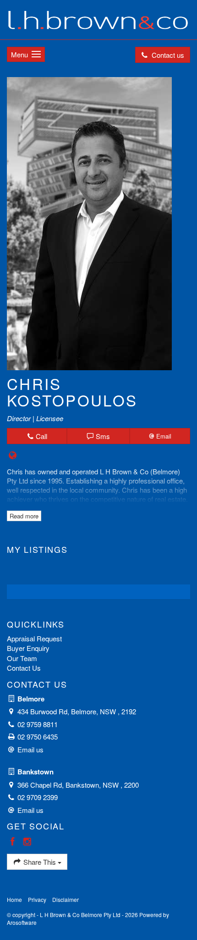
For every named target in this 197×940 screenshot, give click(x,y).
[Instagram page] (27, 841)
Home (14, 899)
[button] (160, 436)
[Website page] (13, 455)
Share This (40, 862)
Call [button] (40, 436)
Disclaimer (65, 899)
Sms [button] (102, 436)
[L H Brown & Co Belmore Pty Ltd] (98, 18)
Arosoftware (22, 922)
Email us (30, 749)
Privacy (37, 899)
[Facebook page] (14, 841)
